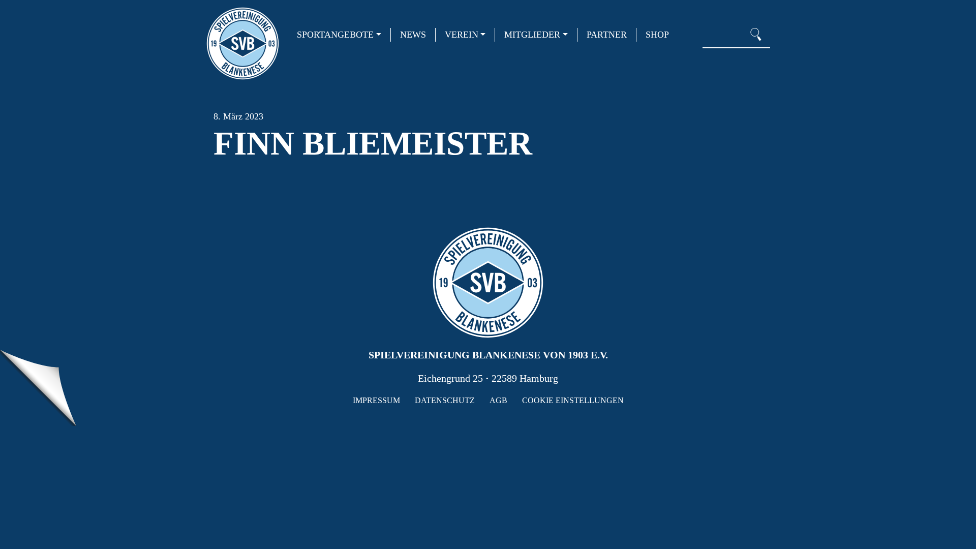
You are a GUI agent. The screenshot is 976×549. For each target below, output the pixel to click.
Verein (461, 34)
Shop (657, 34)
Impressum (376, 400)
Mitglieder (532, 34)
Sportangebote (335, 34)
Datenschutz (445, 400)
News (413, 34)
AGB (498, 400)
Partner (607, 34)
